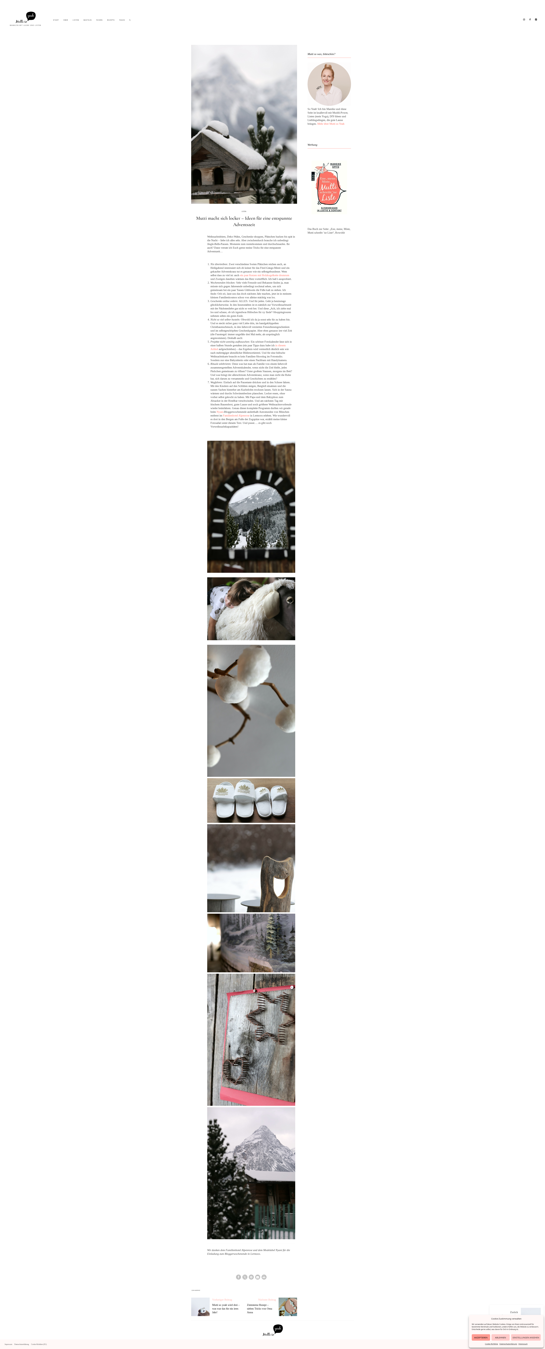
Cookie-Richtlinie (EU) (39, 1344)
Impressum (523, 1344)
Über (65, 20)
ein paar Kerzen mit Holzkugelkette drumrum (264, 275)
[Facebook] (530, 19)
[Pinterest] (536, 19)
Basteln (88, 20)
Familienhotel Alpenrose (236, 415)
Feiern (99, 20)
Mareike (197, 1290)
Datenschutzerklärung (508, 1344)
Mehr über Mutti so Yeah (330, 123)
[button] (238, 1277)
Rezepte (111, 20)
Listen (76, 20)
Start (56, 20)
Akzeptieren (481, 1337)
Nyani (220, 411)
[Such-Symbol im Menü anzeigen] (130, 20)
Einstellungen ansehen (526, 1337)
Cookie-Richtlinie (491, 1344)
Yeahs (122, 20)
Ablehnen (500, 1337)
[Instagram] (524, 19)
